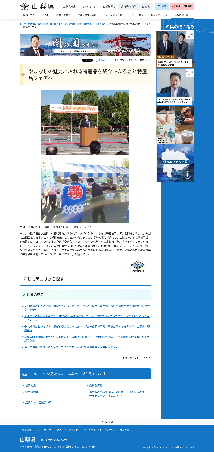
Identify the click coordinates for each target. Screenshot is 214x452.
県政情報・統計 (35, 23)
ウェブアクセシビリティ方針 (99, 430)
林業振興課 (31, 392)
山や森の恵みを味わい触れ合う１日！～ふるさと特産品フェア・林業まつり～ (118, 394)
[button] (70, 6)
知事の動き (100, 23)
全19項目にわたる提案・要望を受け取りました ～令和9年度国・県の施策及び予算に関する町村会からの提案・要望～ (87, 308)
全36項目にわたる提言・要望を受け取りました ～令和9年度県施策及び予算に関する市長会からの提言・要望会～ (87, 328)
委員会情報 (95, 385)
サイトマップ (44, 430)
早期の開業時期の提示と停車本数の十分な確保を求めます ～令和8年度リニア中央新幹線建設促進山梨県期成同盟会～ (87, 338)
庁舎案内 (26, 430)
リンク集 (124, 430)
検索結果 (30, 385)
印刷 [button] (103, 60)
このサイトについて (67, 430)
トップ (23, 23)
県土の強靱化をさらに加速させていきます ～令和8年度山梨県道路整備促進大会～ (72, 347)
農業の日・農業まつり (38, 402)
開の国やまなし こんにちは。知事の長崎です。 (71, 23)
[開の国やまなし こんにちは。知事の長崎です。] (85, 45)
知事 (46, 23)
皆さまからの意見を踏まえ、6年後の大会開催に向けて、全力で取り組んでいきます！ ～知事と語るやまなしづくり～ (87, 318)
